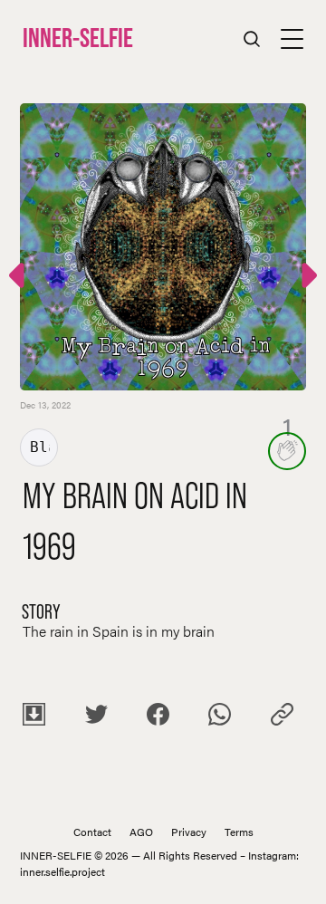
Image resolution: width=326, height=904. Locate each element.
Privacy (188, 831)
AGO (141, 831)
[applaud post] (287, 451)
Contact (92, 831)
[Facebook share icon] (158, 717)
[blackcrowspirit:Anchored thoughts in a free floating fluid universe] (19, 278)
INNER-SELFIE (78, 38)
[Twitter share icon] (96, 717)
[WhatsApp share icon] (219, 717)
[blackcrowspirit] (39, 447)
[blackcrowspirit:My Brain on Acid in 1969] (307, 278)
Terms (239, 831)
